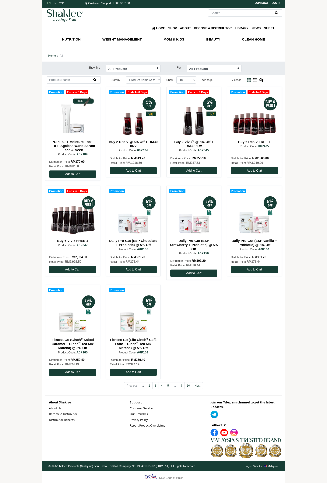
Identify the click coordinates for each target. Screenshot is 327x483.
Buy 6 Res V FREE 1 (254, 142)
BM (55, 3)
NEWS (256, 28)
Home (52, 55)
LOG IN (276, 3)
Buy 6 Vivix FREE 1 (72, 241)
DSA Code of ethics (171, 477)
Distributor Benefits (62, 420)
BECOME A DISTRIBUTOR (213, 28)
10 (188, 385)
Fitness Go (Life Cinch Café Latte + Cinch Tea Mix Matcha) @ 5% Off (133, 344)
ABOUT (185, 28)
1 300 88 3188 (121, 3)
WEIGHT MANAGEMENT (122, 39)
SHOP (172, 28)
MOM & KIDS (174, 39)
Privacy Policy (139, 420)
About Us (55, 408)
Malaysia (272, 466)
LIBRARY (241, 28)
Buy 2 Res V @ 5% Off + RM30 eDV (133, 144)
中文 (61, 3)
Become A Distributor (63, 414)
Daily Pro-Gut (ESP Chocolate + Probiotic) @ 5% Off (133, 243)
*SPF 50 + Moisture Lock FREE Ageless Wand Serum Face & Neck (73, 146)
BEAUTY (213, 39)
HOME (160, 28)
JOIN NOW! (261, 3)
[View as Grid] (249, 79)
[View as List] (255, 79)
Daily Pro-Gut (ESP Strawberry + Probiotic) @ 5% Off (194, 245)
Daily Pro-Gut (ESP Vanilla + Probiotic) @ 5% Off (254, 243)
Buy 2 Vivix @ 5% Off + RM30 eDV (193, 144)
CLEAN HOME (253, 39)
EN (49, 3)
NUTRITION (71, 39)
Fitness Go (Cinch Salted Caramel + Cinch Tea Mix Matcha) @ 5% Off (73, 344)
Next (197, 385)
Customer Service (141, 408)
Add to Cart (72, 174)
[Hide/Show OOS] (261, 79)
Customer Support (99, 3)
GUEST (269, 28)
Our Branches (139, 414)
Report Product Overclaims (147, 425)
